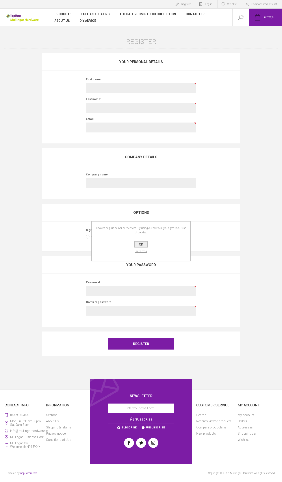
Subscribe (129, 427)
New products (206, 433)
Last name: (93, 99)
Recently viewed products (214, 421)
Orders (242, 421)
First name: (94, 79)
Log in (208, 4)
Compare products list (264, 4)
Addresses (245, 427)
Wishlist (243, 439)
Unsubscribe (155, 427)
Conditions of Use (58, 439)
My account (246, 415)
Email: (90, 119)
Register (186, 4)
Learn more (141, 251)
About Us (52, 421)
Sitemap (52, 415)
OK (141, 244)
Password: (93, 282)
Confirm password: (99, 302)
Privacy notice (56, 433)
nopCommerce (28, 473)
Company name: (97, 174)
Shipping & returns (58, 427)
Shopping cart (247, 433)
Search (201, 415)
